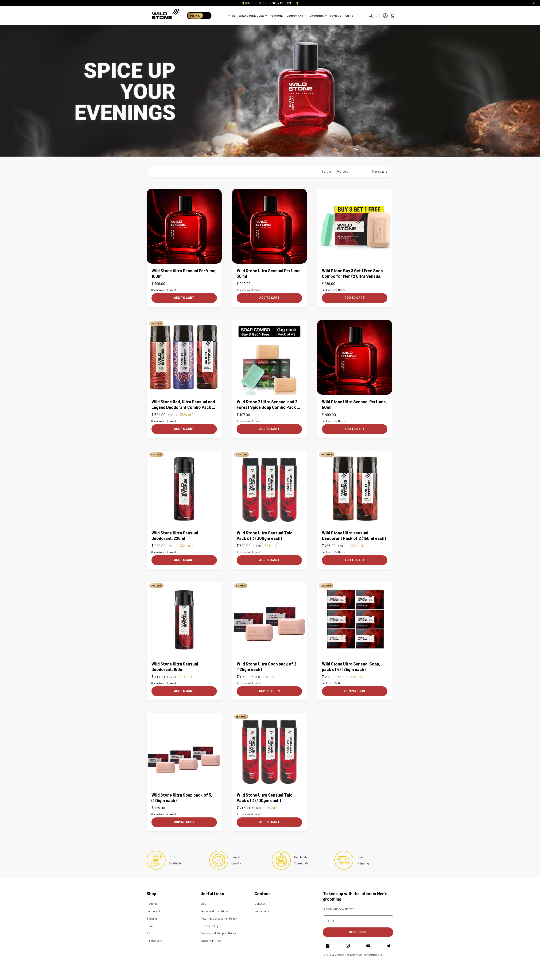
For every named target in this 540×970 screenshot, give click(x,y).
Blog (203, 903)
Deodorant (153, 911)
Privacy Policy (209, 926)
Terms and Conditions (214, 911)
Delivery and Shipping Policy (218, 933)
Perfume (152, 903)
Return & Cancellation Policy (219, 918)
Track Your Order (211, 940)
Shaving (152, 918)
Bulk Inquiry (262, 911)
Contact (260, 903)
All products (154, 940)
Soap (150, 926)
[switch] (199, 15)
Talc (149, 933)
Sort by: (327, 171)
